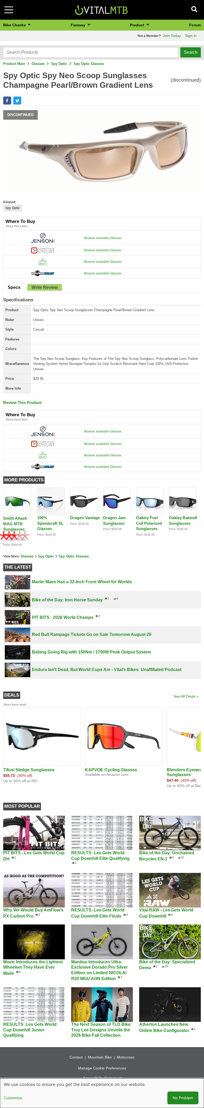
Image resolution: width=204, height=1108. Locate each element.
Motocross (125, 1057)
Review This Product (22, 402)
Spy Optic (59, 64)
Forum (195, 25)
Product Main (14, 64)
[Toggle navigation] (8, 9)
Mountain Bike (100, 1057)
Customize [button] (13, 1097)
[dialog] (102, 1093)
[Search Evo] (42, 262)
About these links (17, 226)
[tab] (14, 288)
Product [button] (137, 25)
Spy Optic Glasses (89, 64)
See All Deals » (186, 696)
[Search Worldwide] (42, 273)
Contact (76, 1057)
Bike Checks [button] (15, 25)
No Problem (183, 1097)
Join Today (172, 36)
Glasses (38, 64)
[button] (7, 101)
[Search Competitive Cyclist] (42, 250)
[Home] (101, 9)
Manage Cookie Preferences (102, 1068)
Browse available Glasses (103, 238)
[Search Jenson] (42, 238)
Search (190, 52)
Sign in (191, 36)
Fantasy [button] (78, 25)
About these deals (15, 704)
